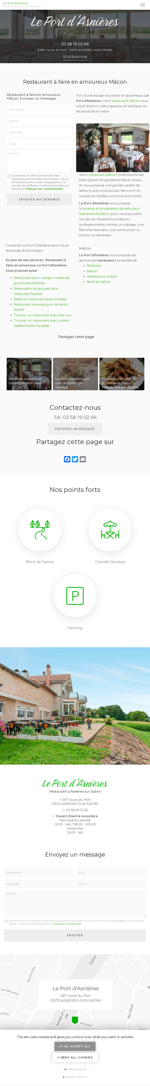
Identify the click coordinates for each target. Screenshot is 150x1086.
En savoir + (29, 374)
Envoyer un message (75, 429)
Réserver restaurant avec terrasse (40, 299)
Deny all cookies (76, 1057)
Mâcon (92, 271)
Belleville (94, 266)
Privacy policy (76, 1077)
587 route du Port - (76, 50)
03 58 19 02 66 (75, 43)
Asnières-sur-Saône (102, 276)
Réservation (75, 57)
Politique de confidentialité (44, 188)
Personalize (76, 1069)
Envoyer (75, 935)
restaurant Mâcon (126, 101)
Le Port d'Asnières (22, 5)
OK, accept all (76, 1046)
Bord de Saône (98, 282)
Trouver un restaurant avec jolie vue (42, 315)
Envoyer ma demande (39, 199)
